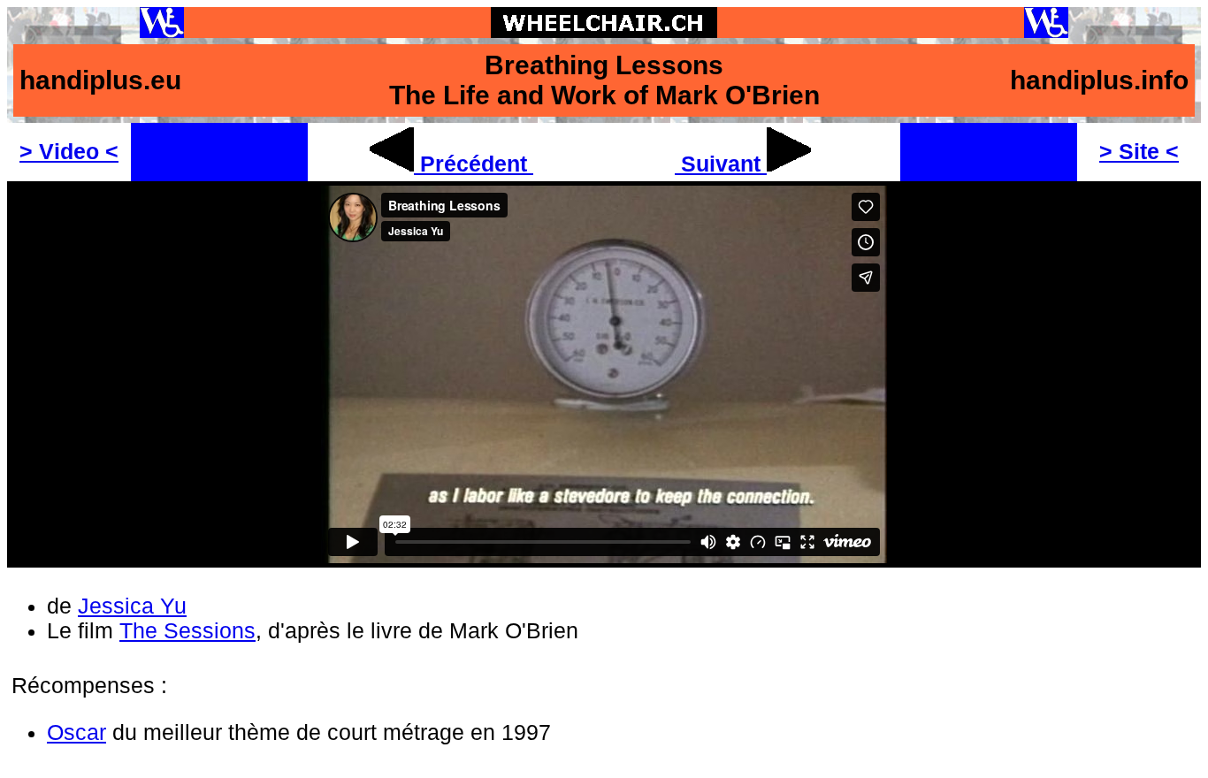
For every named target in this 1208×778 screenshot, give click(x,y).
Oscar (76, 732)
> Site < (1139, 152)
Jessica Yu (132, 606)
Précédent (473, 164)
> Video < (69, 152)
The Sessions (187, 631)
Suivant (721, 164)
